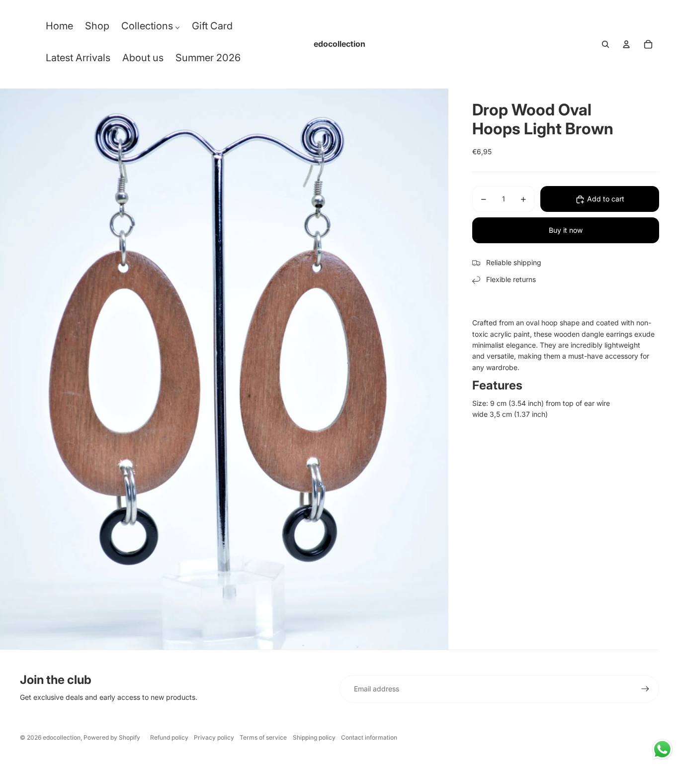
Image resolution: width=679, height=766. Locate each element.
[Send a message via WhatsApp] (662, 749)
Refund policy (169, 737)
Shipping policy (314, 737)
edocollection (62, 737)
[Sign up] (645, 688)
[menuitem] (59, 28)
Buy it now (566, 230)
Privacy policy (214, 737)
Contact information (369, 737)
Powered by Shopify (112, 737)
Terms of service (263, 737)
